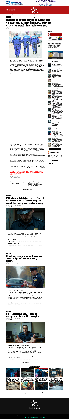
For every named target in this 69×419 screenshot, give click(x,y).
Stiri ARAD (13, 416)
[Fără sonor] (59, 58)
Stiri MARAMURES (53, 416)
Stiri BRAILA (43, 417)
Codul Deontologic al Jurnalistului (19, 14)
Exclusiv (45, 14)
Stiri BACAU (21, 416)
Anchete (49, 14)
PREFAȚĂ (12, 14)
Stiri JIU (48, 416)
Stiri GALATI (41, 416)
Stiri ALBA (9, 416)
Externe (41, 14)
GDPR (34, 17)
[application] (55, 55)
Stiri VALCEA (38, 417)
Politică (37, 14)
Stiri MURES (58, 416)
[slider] (54, 58)
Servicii (57, 14)
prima (20, 176)
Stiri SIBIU (29, 417)
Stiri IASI (45, 416)
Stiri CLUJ (34, 416)
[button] (55, 55)
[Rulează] (48, 58)
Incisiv (11, 206)
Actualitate (28, 14)
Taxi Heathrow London (51, 163)
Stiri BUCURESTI (29, 416)
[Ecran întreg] (61, 58)
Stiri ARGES (17, 416)
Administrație (33, 14)
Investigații (53, 14)
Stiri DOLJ (37, 416)
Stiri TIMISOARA (33, 417)
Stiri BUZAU (25, 416)
